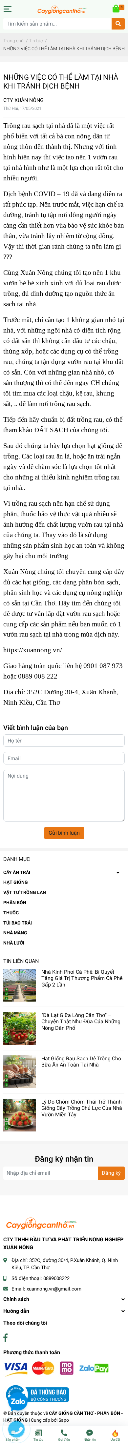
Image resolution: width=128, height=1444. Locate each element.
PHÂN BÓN (14, 902)
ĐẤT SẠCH (51, 430)
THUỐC (11, 912)
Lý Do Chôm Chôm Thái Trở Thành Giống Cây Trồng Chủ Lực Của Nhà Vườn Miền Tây (81, 1108)
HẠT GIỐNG (15, 882)
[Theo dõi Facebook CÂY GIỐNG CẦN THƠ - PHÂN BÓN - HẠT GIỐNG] (5, 1338)
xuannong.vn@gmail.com (54, 1289)
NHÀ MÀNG (15, 932)
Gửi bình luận (64, 833)
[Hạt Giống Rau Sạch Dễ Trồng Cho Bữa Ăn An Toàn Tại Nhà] (19, 1071)
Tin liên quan (21, 961)
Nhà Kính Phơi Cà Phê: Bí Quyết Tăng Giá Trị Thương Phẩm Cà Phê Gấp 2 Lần (81, 978)
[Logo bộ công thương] (36, 1394)
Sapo (63, 1420)
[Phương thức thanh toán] (56, 1369)
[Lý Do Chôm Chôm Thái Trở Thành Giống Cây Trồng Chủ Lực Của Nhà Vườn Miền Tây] (19, 1115)
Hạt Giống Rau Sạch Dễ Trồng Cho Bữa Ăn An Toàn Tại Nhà (81, 1061)
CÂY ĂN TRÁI (16, 872)
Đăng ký (111, 1173)
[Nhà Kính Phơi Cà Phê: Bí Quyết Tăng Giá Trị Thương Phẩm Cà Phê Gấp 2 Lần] (19, 985)
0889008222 (56, 1278)
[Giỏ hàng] (116, 9)
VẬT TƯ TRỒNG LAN (24, 892)
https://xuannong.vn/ (32, 650)
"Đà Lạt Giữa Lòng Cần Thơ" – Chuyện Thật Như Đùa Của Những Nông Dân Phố (80, 1021)
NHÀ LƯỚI (13, 943)
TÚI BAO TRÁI (17, 922)
